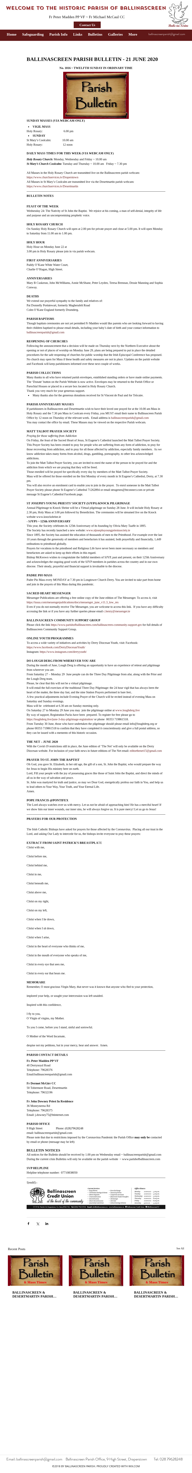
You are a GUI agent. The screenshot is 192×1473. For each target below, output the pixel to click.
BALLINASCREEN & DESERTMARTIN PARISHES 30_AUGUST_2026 (34, 1294)
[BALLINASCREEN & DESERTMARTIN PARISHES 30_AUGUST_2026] (35, 1270)
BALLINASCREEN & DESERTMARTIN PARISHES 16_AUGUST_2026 (156, 1294)
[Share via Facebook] (28, 1223)
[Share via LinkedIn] (47, 1223)
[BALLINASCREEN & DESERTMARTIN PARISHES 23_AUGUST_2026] (96, 1270)
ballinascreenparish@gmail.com (166, 34)
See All (180, 1248)
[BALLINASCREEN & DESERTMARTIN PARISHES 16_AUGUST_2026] (157, 1270)
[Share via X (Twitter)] (37, 1223)
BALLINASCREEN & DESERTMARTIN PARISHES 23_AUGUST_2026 (95, 1294)
